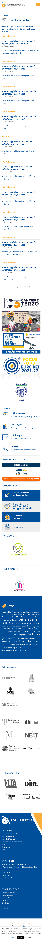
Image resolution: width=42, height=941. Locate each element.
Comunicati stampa (8, 892)
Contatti (6, 909)
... (33, 287)
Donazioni (5, 626)
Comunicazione (25, 614)
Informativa (28, 937)
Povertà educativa (13, 641)
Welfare (22, 650)
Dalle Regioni (12, 620)
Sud (27, 648)
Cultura (26, 617)
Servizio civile (7, 648)
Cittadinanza (15, 614)
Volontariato (12, 650)
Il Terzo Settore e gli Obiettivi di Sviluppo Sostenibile (19, 867)
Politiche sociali (30, 638)
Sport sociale (19, 648)
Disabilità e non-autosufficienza (23, 623)
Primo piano (26, 641)
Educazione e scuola (29, 626)
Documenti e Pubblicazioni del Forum (14, 864)
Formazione (8, 536)
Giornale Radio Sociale (9, 898)
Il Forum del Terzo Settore (10, 834)
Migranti (22, 635)
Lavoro (15, 635)
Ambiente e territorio (21, 612)
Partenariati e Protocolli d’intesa (12, 842)
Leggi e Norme (6, 872)
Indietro (6, 15)
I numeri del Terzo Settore (10, 870)
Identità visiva (6, 906)
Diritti (5, 623)
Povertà (5, 642)
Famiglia (16, 628)
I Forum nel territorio (8, 836)
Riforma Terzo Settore (22, 645)
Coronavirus (17, 617)
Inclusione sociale (14, 631)
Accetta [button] (20, 937)
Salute (36, 645)
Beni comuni (7, 614)
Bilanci (4, 850)
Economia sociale (14, 626)
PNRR (22, 638)
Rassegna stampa (7, 895)
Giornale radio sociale (13, 459)
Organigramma (6, 847)
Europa (10, 628)
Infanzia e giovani (29, 631)
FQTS (30, 628)
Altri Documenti (7, 878)
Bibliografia (5, 875)
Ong (17, 638)
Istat (11, 635)
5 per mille (6, 612)
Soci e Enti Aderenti (8, 839)
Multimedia (5, 900)
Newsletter (5, 903)
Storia (4, 844)
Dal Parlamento (28, 620)
